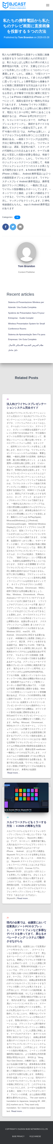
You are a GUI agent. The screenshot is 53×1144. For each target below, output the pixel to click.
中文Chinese (35, 1136)
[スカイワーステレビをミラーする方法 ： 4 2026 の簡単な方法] (26, 797)
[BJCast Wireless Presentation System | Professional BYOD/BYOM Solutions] (15, 5)
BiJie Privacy (18, 1136)
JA (17, 217)
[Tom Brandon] (26, 251)
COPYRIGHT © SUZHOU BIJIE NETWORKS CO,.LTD (26, 1129)
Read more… (13, 773)
